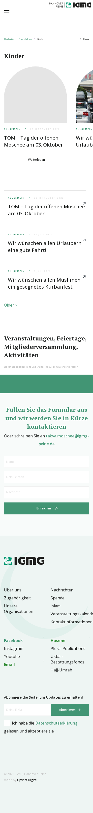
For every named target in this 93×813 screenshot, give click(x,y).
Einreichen (43, 508)
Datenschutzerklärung (56, 723)
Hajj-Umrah (61, 670)
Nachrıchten (62, 590)
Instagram (13, 648)
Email (9, 664)
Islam (56, 606)
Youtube (12, 656)
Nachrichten (25, 39)
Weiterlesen (36, 160)
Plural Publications (68, 648)
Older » (10, 305)
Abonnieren (67, 710)
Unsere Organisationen (18, 608)
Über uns (12, 590)
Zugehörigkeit (17, 598)
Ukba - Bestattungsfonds (67, 659)
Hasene (58, 640)
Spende (57, 598)
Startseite (9, 39)
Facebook (13, 640)
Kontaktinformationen (72, 622)
